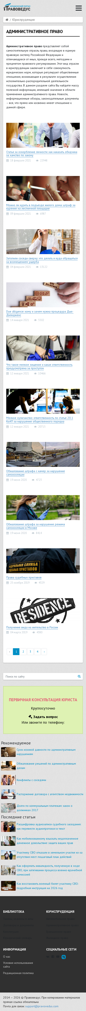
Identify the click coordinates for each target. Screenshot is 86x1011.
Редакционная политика (18, 973)
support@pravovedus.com (41, 1006)
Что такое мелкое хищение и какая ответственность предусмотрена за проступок (39, 366)
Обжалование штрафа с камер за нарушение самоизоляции (35, 472)
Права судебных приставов (24, 577)
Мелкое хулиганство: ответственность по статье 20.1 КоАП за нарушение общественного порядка (39, 419)
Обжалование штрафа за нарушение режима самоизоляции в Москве (35, 526)
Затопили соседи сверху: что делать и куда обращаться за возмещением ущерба (42, 260)
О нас (6, 956)
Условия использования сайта (18, 964)
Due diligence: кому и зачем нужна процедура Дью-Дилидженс (39, 313)
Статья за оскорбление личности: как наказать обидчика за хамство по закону (41, 153)
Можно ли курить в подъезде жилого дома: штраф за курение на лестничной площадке (40, 206)
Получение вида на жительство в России (32, 627)
